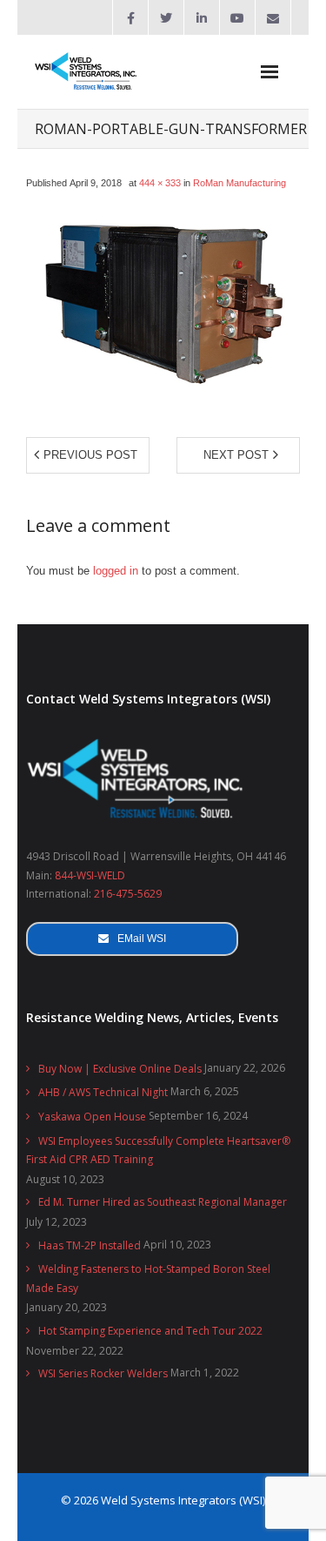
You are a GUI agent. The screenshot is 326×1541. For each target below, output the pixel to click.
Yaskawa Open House (92, 1116)
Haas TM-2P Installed (89, 1245)
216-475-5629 (128, 893)
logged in (115, 570)
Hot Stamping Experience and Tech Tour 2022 (150, 1330)
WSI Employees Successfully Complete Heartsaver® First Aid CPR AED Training (158, 1151)
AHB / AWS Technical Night (103, 1092)
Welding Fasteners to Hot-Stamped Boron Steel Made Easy (148, 1278)
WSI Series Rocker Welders (103, 1373)
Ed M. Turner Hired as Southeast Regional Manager (162, 1201)
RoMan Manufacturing (239, 183)
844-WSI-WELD (90, 875)
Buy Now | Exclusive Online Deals (120, 1068)
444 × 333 (160, 183)
